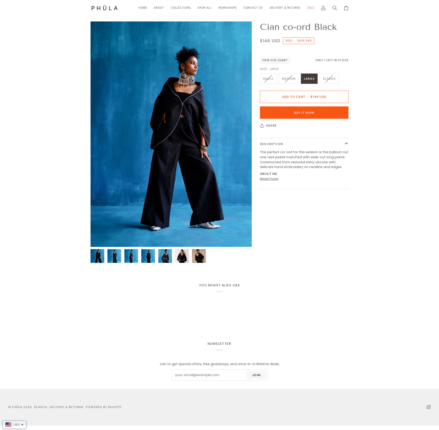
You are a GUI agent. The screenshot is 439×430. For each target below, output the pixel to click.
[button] (180, 8)
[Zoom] (171, 134)
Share (271, 125)
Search (40, 407)
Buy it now (304, 113)
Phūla (17, 407)
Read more (269, 179)
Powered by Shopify (104, 407)
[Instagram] (429, 407)
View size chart (275, 60)
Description (271, 144)
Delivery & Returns (66, 407)
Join (256, 375)
